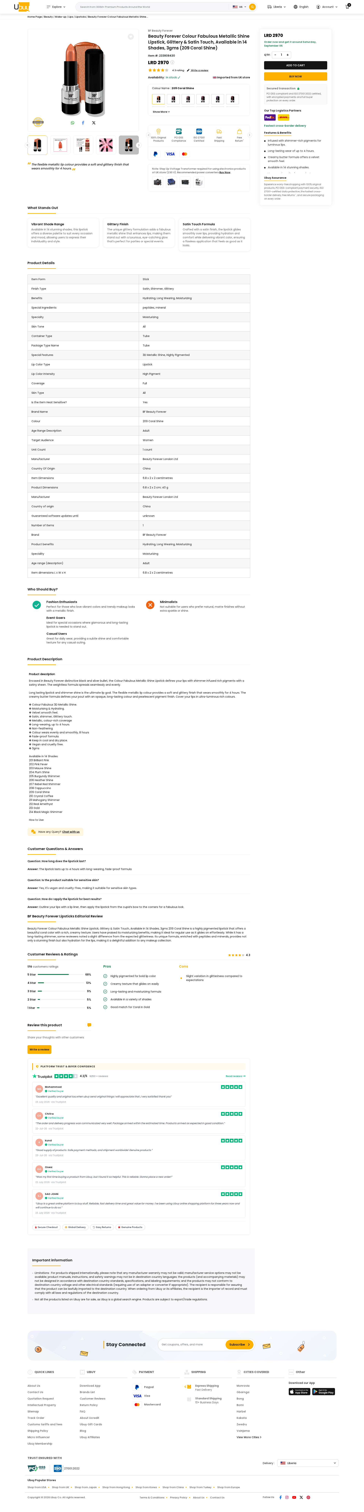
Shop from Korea (146, 1487)
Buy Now (224, 172)
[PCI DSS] (36, 1468)
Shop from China (173, 1487)
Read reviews (234, 1076)
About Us (33, 1386)
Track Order (35, 1418)
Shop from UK (60, 1487)
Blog (83, 1431)
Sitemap (33, 1411)
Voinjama (243, 1431)
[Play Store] (323, 1392)
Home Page (34, 17)
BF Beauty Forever (160, 31)
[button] (276, 7)
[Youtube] (294, 1498)
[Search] (252, 7)
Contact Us (35, 1392)
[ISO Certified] (65, 1468)
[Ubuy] (21, 6)
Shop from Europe (228, 1487)
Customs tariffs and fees (44, 1424)
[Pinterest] (308, 1498)
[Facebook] (281, 1498)
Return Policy (89, 1405)
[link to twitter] (94, 123)
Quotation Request (40, 1398)
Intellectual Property (41, 1405)
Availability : (156, 77)
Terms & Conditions (152, 1497)
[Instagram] (287, 1498)
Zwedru (242, 1424)
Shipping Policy (37, 1431)
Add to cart (295, 65)
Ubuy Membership (39, 1444)
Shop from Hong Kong (116, 1487)
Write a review (39, 1049)
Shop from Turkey (200, 1487)
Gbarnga (243, 1392)
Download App (90, 1386)
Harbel (241, 1411)
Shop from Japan (86, 1487)
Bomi (240, 1405)
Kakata (242, 1418)
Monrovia (243, 1386)
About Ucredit (89, 1418)
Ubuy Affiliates (90, 1437)
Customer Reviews (92, 1398)
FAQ (82, 1411)
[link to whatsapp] (72, 123)
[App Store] (300, 1392)
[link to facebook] (83, 123)
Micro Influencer (38, 1437)
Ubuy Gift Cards (91, 1424)
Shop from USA (36, 1487)
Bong (240, 1398)
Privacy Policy (178, 1497)
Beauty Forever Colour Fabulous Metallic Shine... (118, 17)
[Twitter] (301, 1498)
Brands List (87, 1392)
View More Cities (248, 1437)
